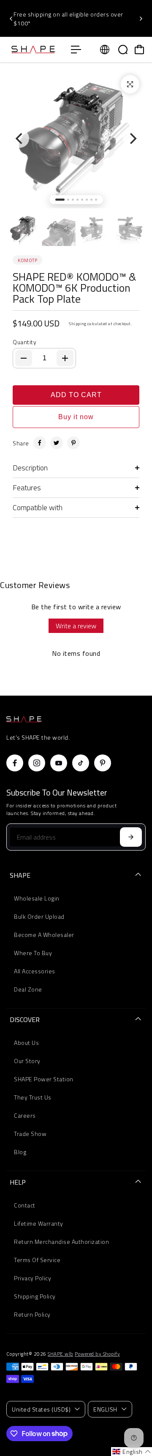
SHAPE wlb (60, 1354)
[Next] (141, 19)
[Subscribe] (131, 837)
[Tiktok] (80, 762)
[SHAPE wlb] (34, 49)
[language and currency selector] (104, 49)
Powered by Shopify (97, 1354)
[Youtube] (58, 762)
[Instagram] (36, 762)
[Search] (123, 49)
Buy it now (76, 416)
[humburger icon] (76, 49)
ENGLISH (105, 1409)
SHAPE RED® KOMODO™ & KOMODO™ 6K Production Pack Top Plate (74, 288)
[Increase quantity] (65, 358)
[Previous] (11, 19)
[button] (131, 1451)
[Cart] (139, 49)
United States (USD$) (41, 1409)
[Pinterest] (73, 443)
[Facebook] (39, 443)
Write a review (76, 626)
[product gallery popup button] (130, 84)
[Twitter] (56, 443)
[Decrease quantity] (23, 358)
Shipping (77, 323)
